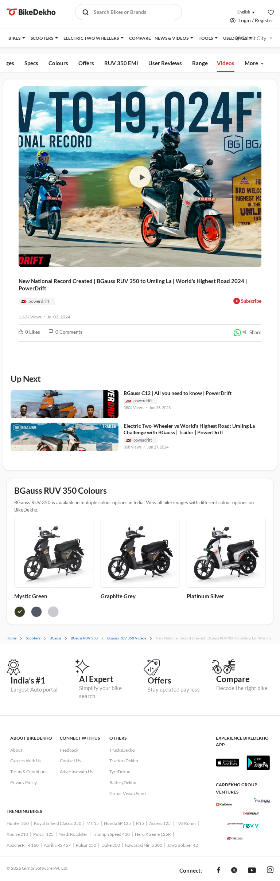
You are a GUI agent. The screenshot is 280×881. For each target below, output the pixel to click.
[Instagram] (270, 871)
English (243, 11)
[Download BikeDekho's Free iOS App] (227, 762)
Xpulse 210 (17, 834)
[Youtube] (252, 871)
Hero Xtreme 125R (153, 834)
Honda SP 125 (117, 823)
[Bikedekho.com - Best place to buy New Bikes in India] (31, 12)
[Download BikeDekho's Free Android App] (258, 762)
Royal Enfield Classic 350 (57, 823)
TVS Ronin (186, 823)
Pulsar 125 (43, 834)
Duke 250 (110, 845)
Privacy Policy (23, 782)
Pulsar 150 (86, 845)
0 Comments (68, 332)
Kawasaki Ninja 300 (143, 845)
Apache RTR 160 (23, 845)
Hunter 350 (18, 823)
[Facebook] (218, 871)
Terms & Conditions (28, 771)
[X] (234, 871)
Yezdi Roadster (73, 834)
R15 (140, 823)
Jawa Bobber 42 (182, 845)
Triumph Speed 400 (111, 834)
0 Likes (32, 332)
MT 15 (92, 823)
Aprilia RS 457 (57, 845)
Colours (58, 63)
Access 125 (160, 823)
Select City (254, 38)
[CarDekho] (224, 804)
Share (255, 332)
